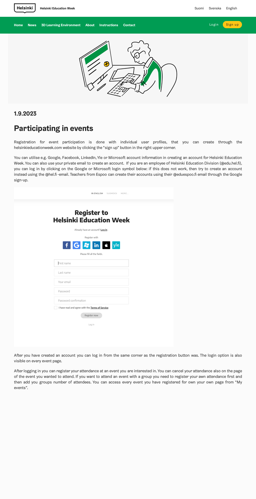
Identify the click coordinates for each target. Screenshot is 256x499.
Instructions (108, 25)
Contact (129, 25)
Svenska (215, 8)
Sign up (232, 24)
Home (18, 25)
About (89, 25)
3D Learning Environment (60, 25)
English (231, 8)
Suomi (199, 8)
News (32, 25)
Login (214, 24)
